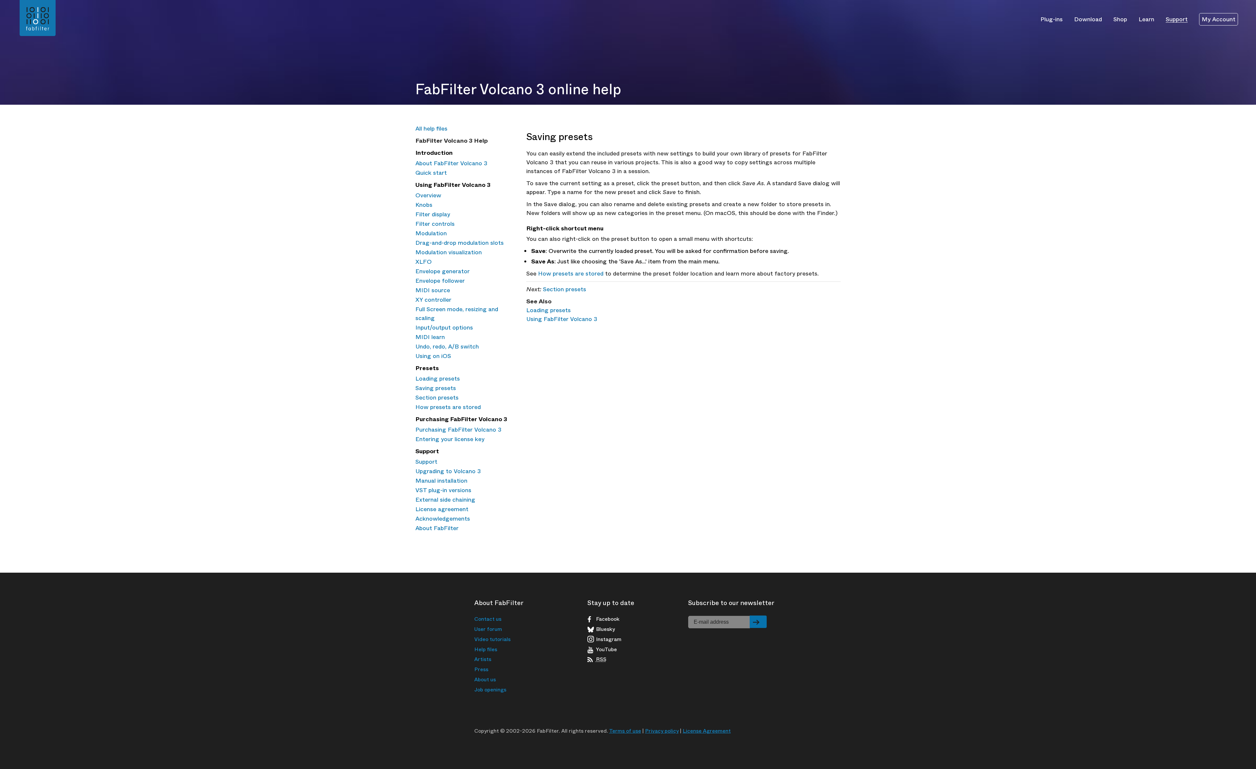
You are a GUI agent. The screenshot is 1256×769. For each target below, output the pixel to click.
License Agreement (707, 731)
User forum (488, 629)
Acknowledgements (442, 518)
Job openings (490, 689)
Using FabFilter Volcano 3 (561, 319)
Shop (1120, 19)
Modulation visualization (448, 252)
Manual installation (441, 480)
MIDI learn (430, 337)
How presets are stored (448, 407)
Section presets (437, 397)
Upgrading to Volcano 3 (448, 471)
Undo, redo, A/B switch (447, 346)
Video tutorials (492, 639)
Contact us (487, 619)
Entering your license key (449, 439)
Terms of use (625, 731)
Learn (1146, 19)
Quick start (431, 173)
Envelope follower (440, 281)
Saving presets (435, 388)
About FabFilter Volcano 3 (451, 163)
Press (481, 669)
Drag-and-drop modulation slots (459, 243)
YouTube (606, 649)
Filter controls (435, 224)
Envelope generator (442, 271)
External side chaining (445, 499)
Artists (482, 659)
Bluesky (605, 629)
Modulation (431, 233)
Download (1088, 19)
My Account (1218, 19)
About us (485, 679)
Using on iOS (433, 356)
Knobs (423, 205)
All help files (431, 128)
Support (1177, 19)
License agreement (441, 509)
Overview (428, 195)
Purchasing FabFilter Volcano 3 (458, 429)
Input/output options (444, 327)
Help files (485, 649)
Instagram (608, 639)
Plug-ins (1051, 19)
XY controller (433, 299)
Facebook (607, 619)
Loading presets (437, 378)
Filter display (432, 214)
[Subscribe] (758, 622)
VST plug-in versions (443, 490)
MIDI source (432, 290)
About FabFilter (437, 528)
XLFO (423, 262)
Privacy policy (662, 731)
